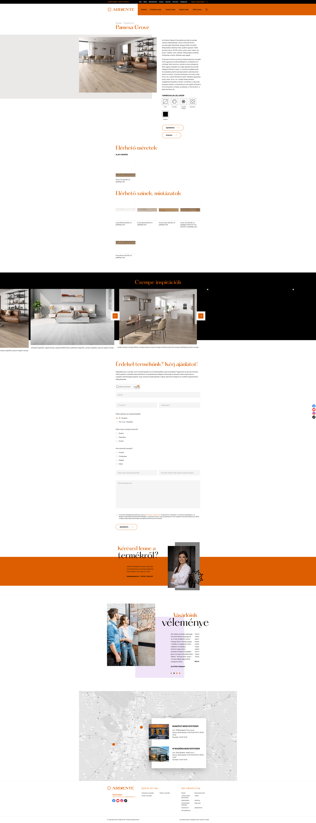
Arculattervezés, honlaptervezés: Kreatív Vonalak (194, 819)
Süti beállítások (186, 810)
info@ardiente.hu (132, 576)
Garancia (161, 2)
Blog (140, 2)
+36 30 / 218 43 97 (123, 2)
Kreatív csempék (147, 796)
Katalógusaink (183, 2)
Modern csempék (165, 793)
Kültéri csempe (197, 9)
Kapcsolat (168, 2)
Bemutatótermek (153, 2)
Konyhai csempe (170, 9)
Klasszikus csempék (148, 793)
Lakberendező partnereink (185, 796)
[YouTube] (117, 800)
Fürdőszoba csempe (155, 9)
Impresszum (185, 807)
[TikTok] (125, 800)
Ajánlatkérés (170, 128)
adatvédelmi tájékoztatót (153, 515)
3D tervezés (175, 2)
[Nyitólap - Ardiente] (121, 9)
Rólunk (145, 2)
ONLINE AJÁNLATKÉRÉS (198, 2)
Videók (197, 796)
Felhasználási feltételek (185, 804)
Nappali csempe (184, 9)
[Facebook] (113, 800)
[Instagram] (121, 800)
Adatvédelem (185, 800)
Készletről (144, 9)
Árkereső (169, 135)
